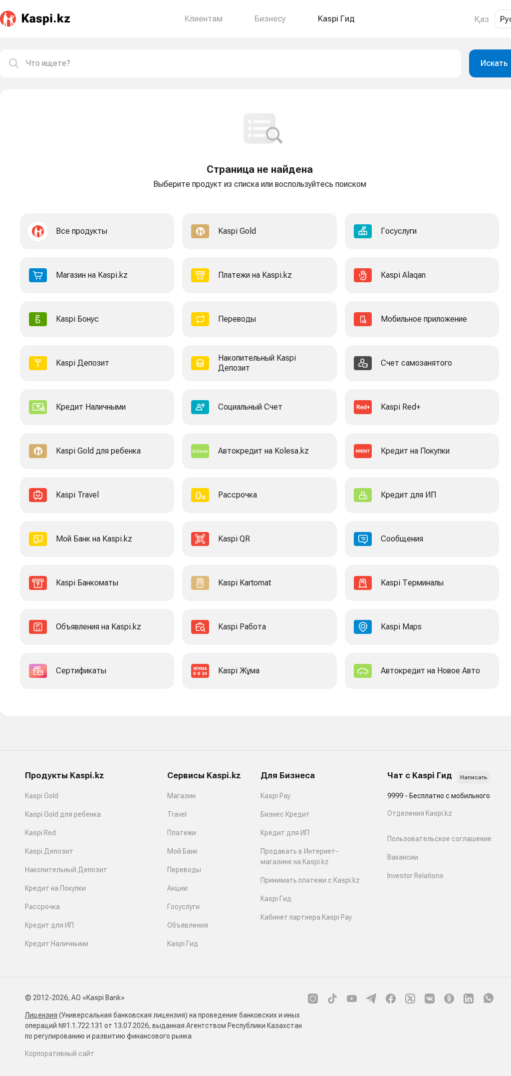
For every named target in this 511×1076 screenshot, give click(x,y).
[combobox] (239, 63)
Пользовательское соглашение (439, 839)
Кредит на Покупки (55, 888)
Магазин (181, 796)
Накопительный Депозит (66, 870)
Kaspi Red (40, 833)
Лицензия (41, 1015)
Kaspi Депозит (49, 851)
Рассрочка (42, 907)
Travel (177, 814)
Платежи (181, 833)
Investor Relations (415, 876)
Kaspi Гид (182, 944)
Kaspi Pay (275, 796)
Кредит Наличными (56, 944)
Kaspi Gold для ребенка (63, 814)
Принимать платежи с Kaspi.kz (310, 880)
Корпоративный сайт (59, 1054)
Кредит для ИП (49, 925)
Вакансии (402, 857)
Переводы (184, 870)
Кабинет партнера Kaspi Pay (306, 917)
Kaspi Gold (41, 796)
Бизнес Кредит (285, 814)
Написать (473, 777)
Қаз (482, 19)
